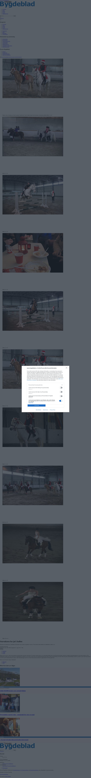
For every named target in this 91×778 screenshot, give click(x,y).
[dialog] (45, 389)
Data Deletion (38, 409)
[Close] (67, 368)
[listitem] (45, 385)
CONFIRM (36, 405)
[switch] (60, 387)
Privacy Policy (52, 409)
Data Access (45, 409)
